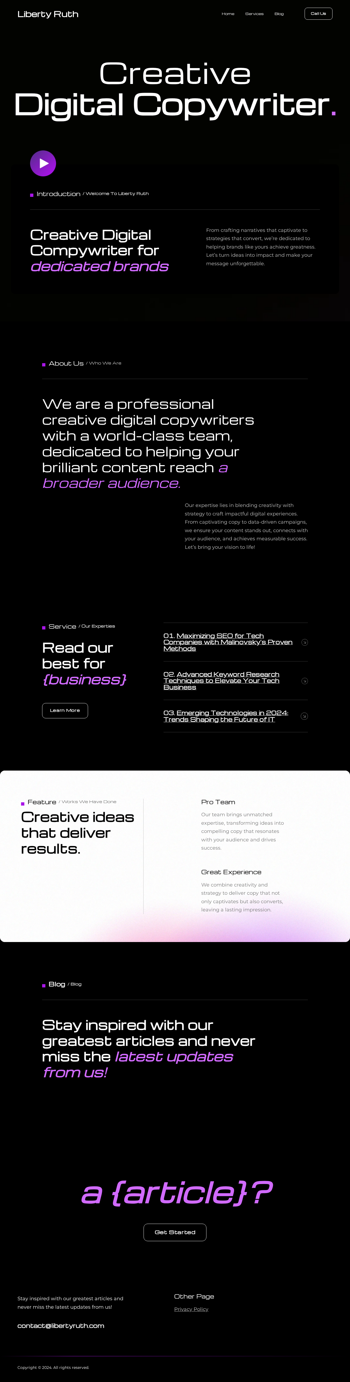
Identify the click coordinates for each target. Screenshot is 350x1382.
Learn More (65, 710)
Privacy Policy (191, 1309)
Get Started (175, 1231)
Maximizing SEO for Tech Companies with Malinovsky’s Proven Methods (228, 642)
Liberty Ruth (48, 13)
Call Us (318, 13)
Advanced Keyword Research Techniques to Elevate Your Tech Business (221, 680)
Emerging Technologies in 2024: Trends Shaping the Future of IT (226, 716)
